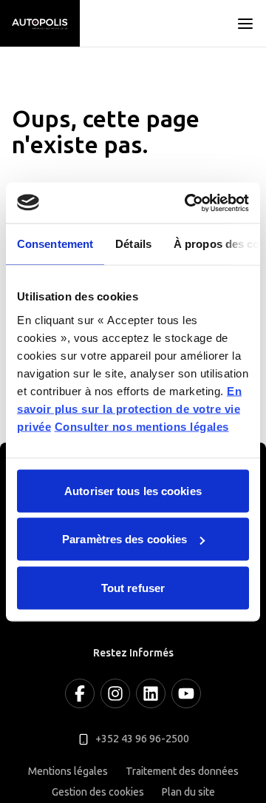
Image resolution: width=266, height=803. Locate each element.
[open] (245, 24)
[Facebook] (80, 693)
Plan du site (188, 792)
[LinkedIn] (151, 693)
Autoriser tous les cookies (133, 490)
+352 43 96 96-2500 (142, 739)
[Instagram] (115, 693)
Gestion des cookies (98, 792)
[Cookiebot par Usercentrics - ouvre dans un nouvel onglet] (187, 202)
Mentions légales (68, 771)
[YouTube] (186, 693)
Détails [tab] (133, 244)
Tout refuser (133, 587)
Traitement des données (182, 771)
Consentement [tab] (55, 244)
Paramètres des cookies (124, 539)
